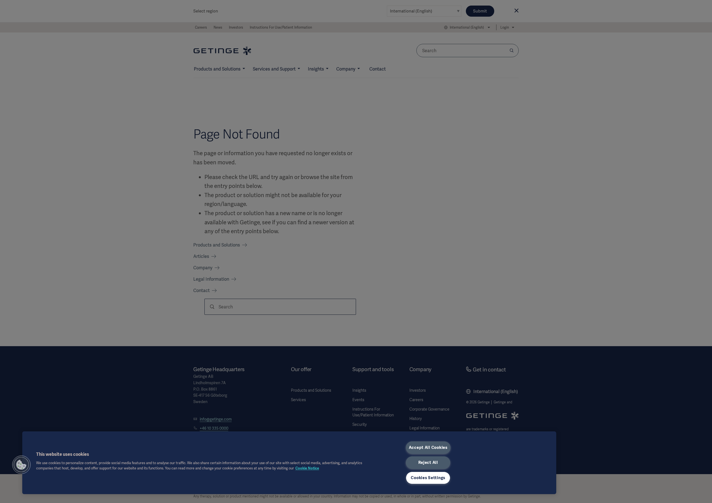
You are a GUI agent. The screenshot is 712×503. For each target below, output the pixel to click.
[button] (21, 465)
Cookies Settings (428, 477)
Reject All (428, 462)
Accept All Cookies (428, 447)
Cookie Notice (307, 468)
